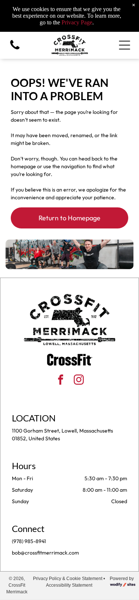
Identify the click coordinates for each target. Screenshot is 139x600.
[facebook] (60, 381)
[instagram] (78, 381)
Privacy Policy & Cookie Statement (67, 578)
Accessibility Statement (69, 585)
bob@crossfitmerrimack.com (45, 552)
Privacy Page (77, 22)
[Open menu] (124, 45)
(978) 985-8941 (29, 541)
